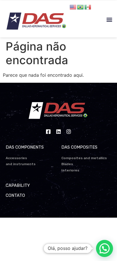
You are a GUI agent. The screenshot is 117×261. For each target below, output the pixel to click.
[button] (109, 19)
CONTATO (15, 195)
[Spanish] (88, 6)
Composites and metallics (84, 158)
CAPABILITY (18, 185)
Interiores (70, 170)
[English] (73, 6)
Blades (67, 164)
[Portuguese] (80, 6)
